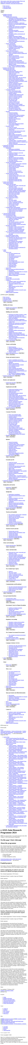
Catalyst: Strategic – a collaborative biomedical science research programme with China (17, 805)
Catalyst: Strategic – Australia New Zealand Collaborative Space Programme (18, 781)
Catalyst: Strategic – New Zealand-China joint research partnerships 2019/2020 (17, 801)
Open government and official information (15, 269)
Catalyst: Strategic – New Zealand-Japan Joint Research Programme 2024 (17, 775)
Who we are (8, 252)
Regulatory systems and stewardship (16, 226)
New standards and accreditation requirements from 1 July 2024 (16, 242)
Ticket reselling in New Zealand (15, 104)
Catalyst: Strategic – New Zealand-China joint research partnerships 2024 (17, 762)
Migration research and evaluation (16, 157)
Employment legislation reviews (15, 71)
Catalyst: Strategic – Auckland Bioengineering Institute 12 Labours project (18, 810)
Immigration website (13, 154)
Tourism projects (12, 169)
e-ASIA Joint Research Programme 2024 (17, 777)
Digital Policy (12, 129)
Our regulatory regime (13, 204)
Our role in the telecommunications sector (18, 208)
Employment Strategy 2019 (14, 84)
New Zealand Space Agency (12, 197)
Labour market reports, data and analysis (17, 77)
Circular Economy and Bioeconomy (16, 128)
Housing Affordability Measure (15, 46)
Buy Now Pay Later (13, 99)
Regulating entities (13, 117)
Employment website (13, 76)
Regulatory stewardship (11, 225)
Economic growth (10, 126)
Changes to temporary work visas (16, 152)
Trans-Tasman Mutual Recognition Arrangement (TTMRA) (16, 124)
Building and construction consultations (17, 26)
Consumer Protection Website (15, 92)
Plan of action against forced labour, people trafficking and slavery (18, 82)
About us (11, 198)
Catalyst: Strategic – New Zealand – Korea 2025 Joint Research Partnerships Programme (18, 759)
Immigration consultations (14, 149)
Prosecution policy (13, 265)
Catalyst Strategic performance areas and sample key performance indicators (16, 826)
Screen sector (11, 139)
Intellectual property (13, 121)
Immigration (8, 147)
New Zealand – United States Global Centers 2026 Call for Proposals (15, 742)
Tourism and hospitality (11, 162)
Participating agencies (13, 243)
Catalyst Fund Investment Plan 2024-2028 (15, 738)
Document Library (7, 8)
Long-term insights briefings (15, 132)
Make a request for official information (17, 274)
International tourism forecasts (15, 179)
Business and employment (8, 999)
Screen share (11, 288)
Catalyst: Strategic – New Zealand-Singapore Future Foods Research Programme (16, 797)
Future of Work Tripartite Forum (16, 78)
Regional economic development (16, 138)
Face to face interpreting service (15, 238)
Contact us (8, 280)
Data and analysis (7, 7)
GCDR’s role (11, 220)
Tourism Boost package (14, 167)
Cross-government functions (9, 1000)
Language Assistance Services (12, 236)
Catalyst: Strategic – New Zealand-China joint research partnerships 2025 (17, 748)
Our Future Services (13, 160)
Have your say (6, 5)
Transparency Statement (14, 272)
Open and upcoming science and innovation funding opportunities (16, 188)
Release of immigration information (16, 158)
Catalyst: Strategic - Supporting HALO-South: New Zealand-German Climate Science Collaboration (17, 772)
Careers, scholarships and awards (16, 202)
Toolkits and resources (13, 245)
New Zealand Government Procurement (14, 231)
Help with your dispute (14, 219)
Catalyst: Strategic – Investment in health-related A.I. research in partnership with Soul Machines (18, 817)
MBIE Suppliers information (12, 292)
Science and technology (6, 731)
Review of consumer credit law (15, 97)
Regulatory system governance (15, 228)
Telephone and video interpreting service (17, 237)
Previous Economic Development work (17, 144)
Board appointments (13, 263)
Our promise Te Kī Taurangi (15, 255)
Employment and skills (11, 70)
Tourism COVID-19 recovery (15, 171)
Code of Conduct (12, 264)
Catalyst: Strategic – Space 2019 (16, 802)
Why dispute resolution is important (16, 221)
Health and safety (12, 73)
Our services (11, 259)
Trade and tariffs (12, 120)
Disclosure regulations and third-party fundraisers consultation (17, 106)
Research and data (13, 195)
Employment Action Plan (14, 72)
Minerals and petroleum (14, 55)
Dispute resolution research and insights (17, 224)
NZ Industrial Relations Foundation (16, 80)
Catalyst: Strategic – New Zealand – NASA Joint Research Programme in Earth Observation (18, 823)
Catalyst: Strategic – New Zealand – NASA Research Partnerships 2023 (16, 820)
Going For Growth (13, 127)
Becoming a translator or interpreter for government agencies (17, 248)
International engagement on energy (16, 61)
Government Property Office (12, 235)
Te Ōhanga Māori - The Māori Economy (17, 140)
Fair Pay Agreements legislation (15, 83)
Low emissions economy (14, 58)
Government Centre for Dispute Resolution (15, 217)
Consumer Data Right (13, 114)
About (4, 997)
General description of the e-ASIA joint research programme (11, 859)
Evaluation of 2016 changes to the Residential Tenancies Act (16, 48)
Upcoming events (10, 291)
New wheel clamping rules (14, 107)
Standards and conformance (15, 118)
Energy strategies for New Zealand (16, 56)
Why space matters (13, 200)
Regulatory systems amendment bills (16, 229)
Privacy (5, 1029)
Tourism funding (12, 168)
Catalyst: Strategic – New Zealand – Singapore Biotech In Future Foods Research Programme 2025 (16, 768)
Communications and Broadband (13, 207)
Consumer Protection (10, 89)
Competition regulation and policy (16, 116)
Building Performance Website (15, 36)
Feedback (5, 1009)
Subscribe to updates (13, 196)
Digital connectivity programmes (16, 209)
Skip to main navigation (15, 1)
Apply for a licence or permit (15, 201)
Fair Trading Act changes (14, 103)
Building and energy (7, 998)
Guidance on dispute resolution (15, 218)
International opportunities (14, 192)
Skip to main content (5, 1)
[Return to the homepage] (11, 3)
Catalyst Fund (6, 737)
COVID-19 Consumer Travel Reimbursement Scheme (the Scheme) (17, 110)
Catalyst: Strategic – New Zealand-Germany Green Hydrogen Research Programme (16, 813)
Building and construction (11, 16)
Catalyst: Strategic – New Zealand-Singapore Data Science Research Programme (16, 794)
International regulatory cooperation (16, 230)
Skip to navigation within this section (11, 2)
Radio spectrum (12, 212)
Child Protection (12, 266)
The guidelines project (13, 246)
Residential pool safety (13, 30)
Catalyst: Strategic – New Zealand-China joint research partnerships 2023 (17, 779)
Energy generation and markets (15, 60)
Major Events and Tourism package (16, 166)
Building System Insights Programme (17, 37)
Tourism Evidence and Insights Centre (17, 175)
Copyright (5, 1026)
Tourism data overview (14, 174)
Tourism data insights (13, 178)
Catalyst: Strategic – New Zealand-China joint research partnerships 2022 (17, 788)
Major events (11, 133)
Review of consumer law (14, 98)
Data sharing (11, 270)
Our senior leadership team (14, 253)
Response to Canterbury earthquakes (16, 23)
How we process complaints (15, 282)
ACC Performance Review (14, 88)
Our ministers (11, 258)
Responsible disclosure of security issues (17, 289)
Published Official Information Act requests (18, 271)
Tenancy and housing (10, 43)
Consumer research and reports (15, 95)
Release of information (13, 275)
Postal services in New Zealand (15, 211)
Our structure (11, 254)
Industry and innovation (14, 203)
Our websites (9, 277)
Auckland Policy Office (11, 215)
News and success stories (14, 194)
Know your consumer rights (15, 90)
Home (2, 729)
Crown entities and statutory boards (16, 262)
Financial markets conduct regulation (16, 115)
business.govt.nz (12, 122)
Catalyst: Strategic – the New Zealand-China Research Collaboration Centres (17, 808)
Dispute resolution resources (15, 223)
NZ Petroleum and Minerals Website (16, 65)
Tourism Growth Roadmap (14, 164)
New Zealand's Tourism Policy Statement (17, 163)
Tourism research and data (11, 173)
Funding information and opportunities (17, 191)
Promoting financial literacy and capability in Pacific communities (18, 136)
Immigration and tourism (8, 1002)
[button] (14, 878)
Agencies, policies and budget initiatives (17, 190)
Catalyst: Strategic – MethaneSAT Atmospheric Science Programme (16, 746)
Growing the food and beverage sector (17, 130)
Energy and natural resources (12, 50)
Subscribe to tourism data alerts (15, 180)
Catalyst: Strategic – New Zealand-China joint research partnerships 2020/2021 (17, 791)
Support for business (13, 112)
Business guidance (13, 93)
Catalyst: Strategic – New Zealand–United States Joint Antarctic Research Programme (18, 756)
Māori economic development (15, 134)
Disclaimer (5, 1027)
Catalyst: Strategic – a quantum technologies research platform (15, 786)
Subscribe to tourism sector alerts (16, 172)
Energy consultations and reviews (16, 52)
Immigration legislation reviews (15, 161)
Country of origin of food (14, 101)
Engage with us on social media (13, 278)
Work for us (8, 268)
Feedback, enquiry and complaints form (17, 281)
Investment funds (18, 732)
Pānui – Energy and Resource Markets (17, 66)
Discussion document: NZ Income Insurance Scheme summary (16, 86)
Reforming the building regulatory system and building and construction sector (18, 19)
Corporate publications (13, 257)
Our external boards (13, 260)
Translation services (13, 240)
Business (8, 111)
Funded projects (7, 733)
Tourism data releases (13, 177)
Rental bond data (12, 44)
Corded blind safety (13, 100)
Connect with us (12, 206)
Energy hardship (12, 59)
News (7, 276)
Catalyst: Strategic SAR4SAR (15, 750)
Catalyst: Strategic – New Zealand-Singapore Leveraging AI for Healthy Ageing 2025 (17, 765)
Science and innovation (11, 184)
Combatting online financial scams (16, 94)
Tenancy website (12, 49)
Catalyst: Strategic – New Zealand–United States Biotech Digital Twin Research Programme (18, 753)
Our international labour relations (16, 75)
